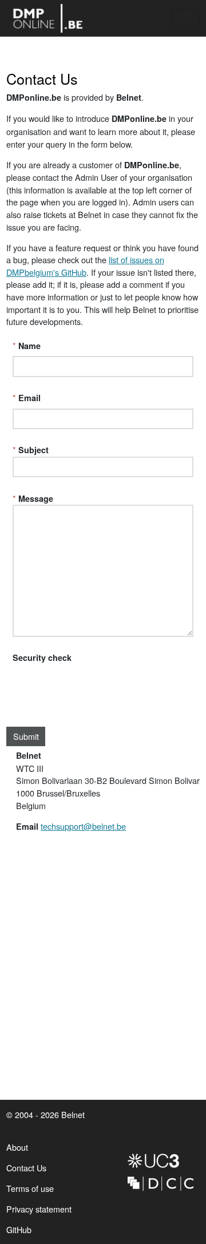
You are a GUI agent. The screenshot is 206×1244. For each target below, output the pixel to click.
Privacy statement (39, 1209)
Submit (26, 736)
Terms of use (30, 1188)
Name (29, 345)
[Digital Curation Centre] (160, 1183)
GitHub (18, 1231)
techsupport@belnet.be (83, 826)
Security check (42, 657)
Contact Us (26, 1168)
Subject (33, 449)
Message (35, 498)
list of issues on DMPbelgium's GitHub (85, 265)
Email (29, 397)
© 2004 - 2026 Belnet (45, 1114)
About (17, 1147)
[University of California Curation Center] (160, 1160)
